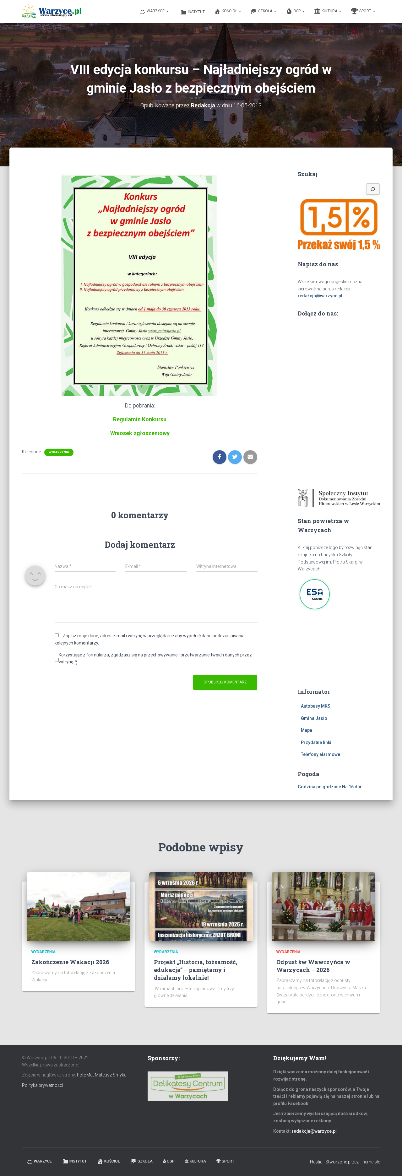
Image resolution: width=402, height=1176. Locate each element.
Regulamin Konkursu (139, 419)
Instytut (196, 12)
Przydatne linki (316, 742)
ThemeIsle (370, 1161)
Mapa (306, 730)
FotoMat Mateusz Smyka (102, 1074)
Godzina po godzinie (319, 786)
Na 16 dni (351, 786)
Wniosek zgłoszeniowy (140, 433)
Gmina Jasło (314, 718)
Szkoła (265, 11)
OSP (297, 11)
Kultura (330, 11)
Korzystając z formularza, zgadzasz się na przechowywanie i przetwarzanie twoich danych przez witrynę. (155, 658)
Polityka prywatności (42, 1085)
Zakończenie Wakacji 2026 (70, 962)
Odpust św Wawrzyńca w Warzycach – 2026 (313, 966)
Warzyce (156, 11)
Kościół (230, 11)
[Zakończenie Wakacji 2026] (78, 906)
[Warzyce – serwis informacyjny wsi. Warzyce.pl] (51, 11)
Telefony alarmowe (320, 754)
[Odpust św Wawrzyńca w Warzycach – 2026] (323, 906)
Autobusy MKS (315, 706)
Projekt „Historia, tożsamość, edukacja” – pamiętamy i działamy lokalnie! (195, 969)
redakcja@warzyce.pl (320, 295)
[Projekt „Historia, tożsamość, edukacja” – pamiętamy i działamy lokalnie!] (201, 906)
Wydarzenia (59, 452)
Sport (365, 11)
